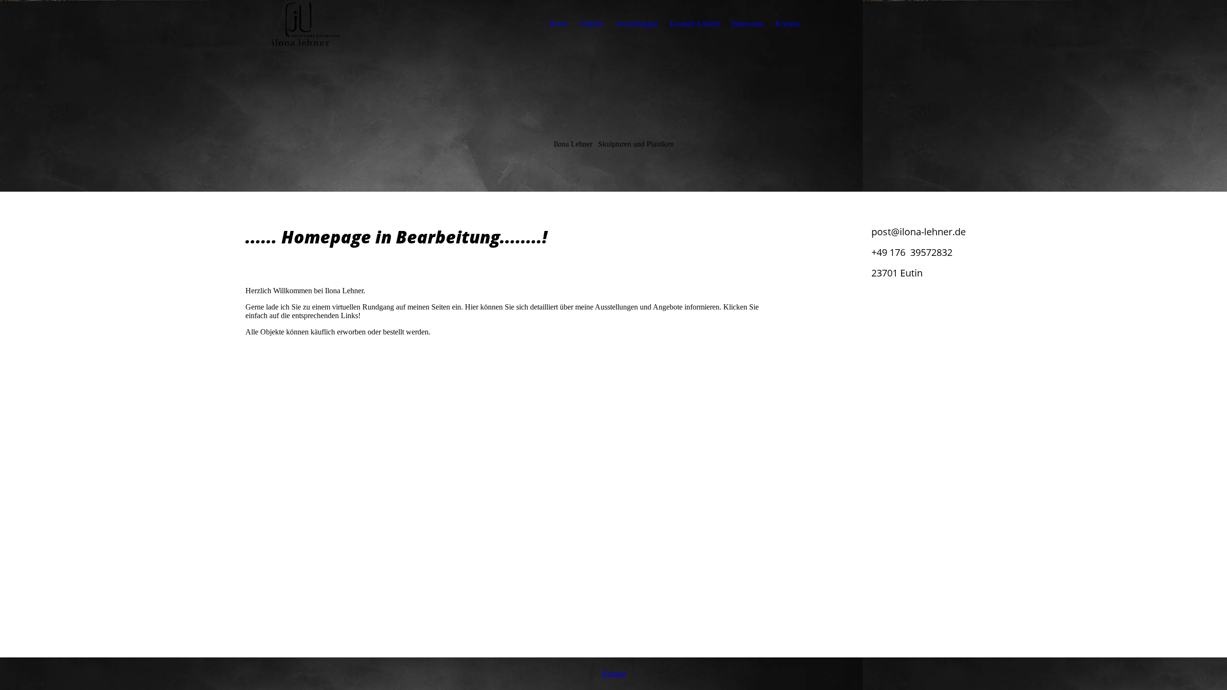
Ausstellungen (636, 24)
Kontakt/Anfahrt (694, 24)
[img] (305, 24)
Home (558, 24)
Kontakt (788, 24)
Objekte (591, 24)
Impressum (747, 24)
